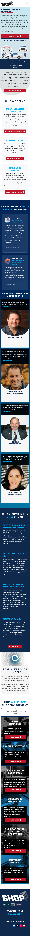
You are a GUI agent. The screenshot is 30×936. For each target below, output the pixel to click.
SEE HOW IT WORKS (14, 158)
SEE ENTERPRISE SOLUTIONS (14, 40)
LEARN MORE (14, 737)
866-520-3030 (15, 913)
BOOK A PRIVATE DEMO (14, 192)
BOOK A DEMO (14, 36)
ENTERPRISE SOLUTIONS (14, 131)
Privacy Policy (19, 934)
